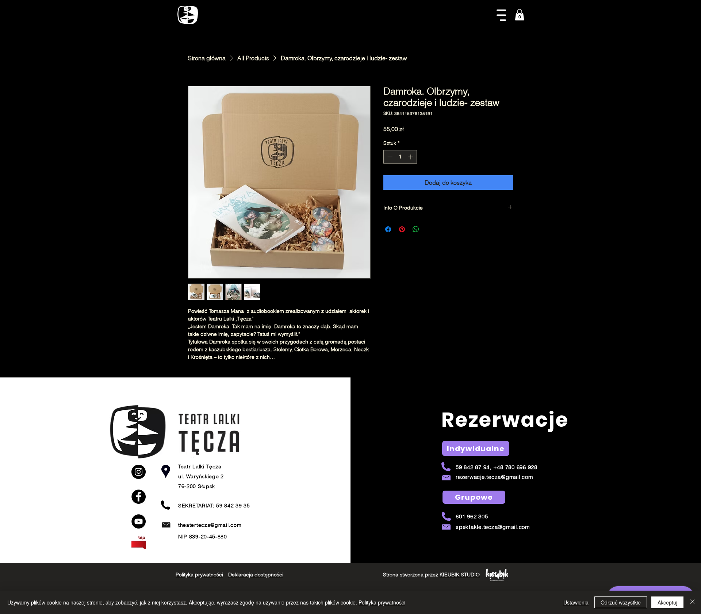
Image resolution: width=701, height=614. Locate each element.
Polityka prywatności (382, 602)
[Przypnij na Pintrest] (402, 229)
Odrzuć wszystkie (621, 602)
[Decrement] (389, 156)
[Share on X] (429, 229)
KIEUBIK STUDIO (460, 574)
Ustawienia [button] (576, 602)
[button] (501, 15)
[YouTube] (138, 521)
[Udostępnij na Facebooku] (388, 229)
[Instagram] (138, 472)
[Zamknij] (692, 602)
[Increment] (411, 156)
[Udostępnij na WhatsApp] (415, 229)
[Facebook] (138, 497)
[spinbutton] (400, 156)
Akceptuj (667, 602)
